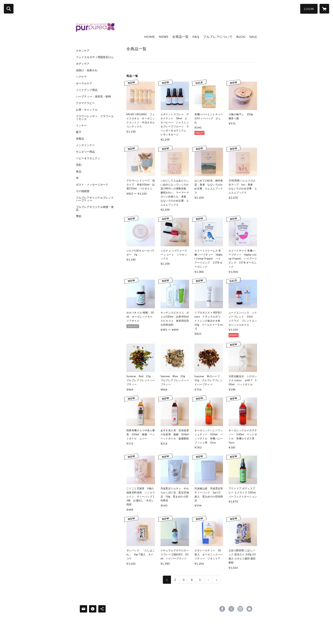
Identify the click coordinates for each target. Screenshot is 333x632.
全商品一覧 (180, 36)
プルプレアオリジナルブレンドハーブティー (95, 199)
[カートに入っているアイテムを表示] (324, 9)
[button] (309, 9)
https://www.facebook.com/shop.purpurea (222, 609)
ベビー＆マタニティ (88, 158)
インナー (81, 125)
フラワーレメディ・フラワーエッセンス (95, 117)
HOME (149, 36)
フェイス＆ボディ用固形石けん (95, 57)
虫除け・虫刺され (87, 70)
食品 (78, 171)
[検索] (8, 9)
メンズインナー (85, 145)
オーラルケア (84, 83)
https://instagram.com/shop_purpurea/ (240, 609)
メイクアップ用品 (87, 90)
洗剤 (78, 165)
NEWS (163, 36)
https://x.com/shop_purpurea (231, 609)
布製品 (80, 138)
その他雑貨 (82, 191)
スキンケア (82, 50)
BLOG (241, 36)
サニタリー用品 (85, 151)
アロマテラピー (85, 103)
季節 (78, 216)
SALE (253, 36)
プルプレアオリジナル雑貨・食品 (95, 208)
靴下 (78, 132)
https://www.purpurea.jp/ (249, 609)
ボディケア (82, 63)
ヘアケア (81, 76)
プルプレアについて (218, 36)
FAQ (196, 36)
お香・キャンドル (87, 109)
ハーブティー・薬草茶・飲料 (93, 96)
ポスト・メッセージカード (92, 184)
